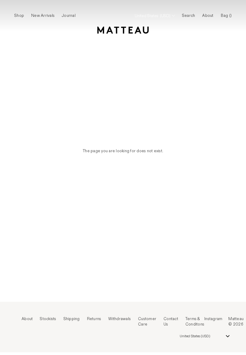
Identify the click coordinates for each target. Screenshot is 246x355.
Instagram (213, 319)
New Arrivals (43, 15)
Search (188, 15)
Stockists (48, 319)
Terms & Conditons (194, 321)
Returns (94, 319)
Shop (19, 15)
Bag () (226, 15)
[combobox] (204, 336)
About (207, 15)
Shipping (72, 319)
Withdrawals (119, 319)
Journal (69, 15)
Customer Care (147, 321)
